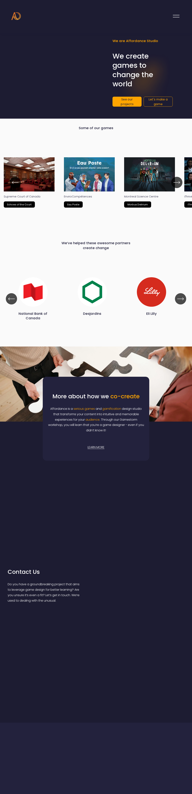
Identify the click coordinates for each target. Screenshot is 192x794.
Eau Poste (73, 204)
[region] (96, 182)
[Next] (176, 182)
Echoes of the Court (19, 204)
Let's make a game (158, 101)
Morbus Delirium (138, 204)
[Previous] (15, 182)
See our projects (127, 101)
